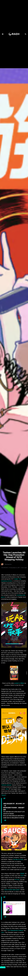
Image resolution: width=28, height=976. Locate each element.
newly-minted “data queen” (12, 889)
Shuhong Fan (8, 564)
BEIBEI (22, 873)
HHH (22, 875)
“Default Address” (6, 785)
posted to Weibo (19, 683)
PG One (17, 879)
